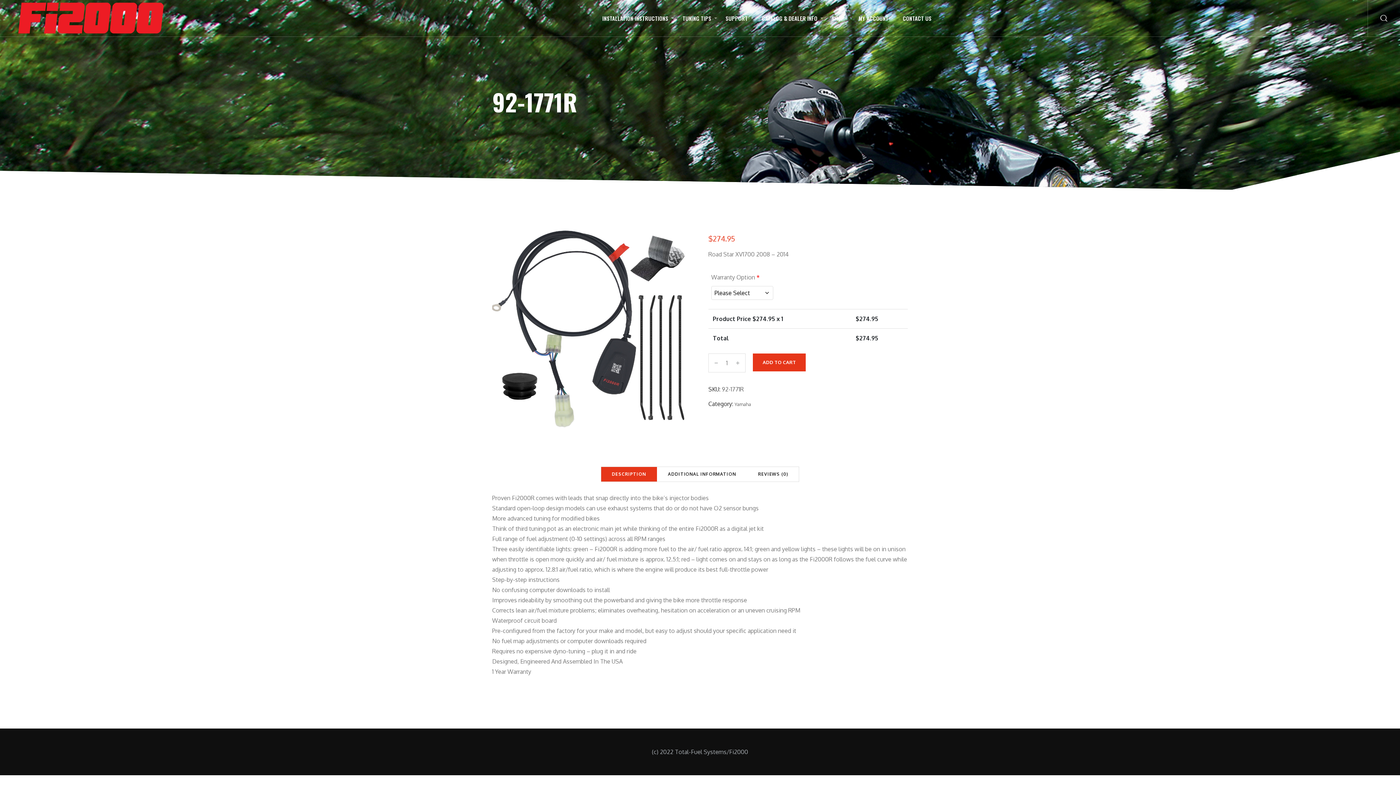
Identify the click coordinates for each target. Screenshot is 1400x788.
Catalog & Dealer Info (789, 18)
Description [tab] (629, 474)
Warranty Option (735, 277)
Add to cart (779, 362)
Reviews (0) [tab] (773, 474)
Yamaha (743, 404)
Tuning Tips (696, 18)
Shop (838, 18)
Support (737, 18)
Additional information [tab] (702, 474)
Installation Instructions (635, 18)
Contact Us (917, 18)
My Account (873, 18)
